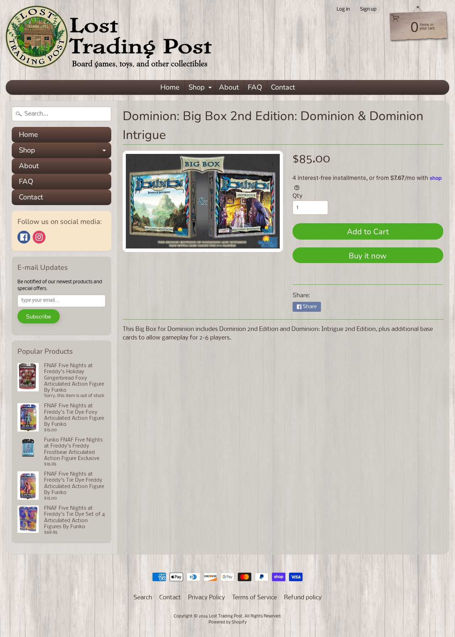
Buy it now (368, 256)
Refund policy (303, 597)
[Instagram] (39, 237)
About (229, 87)
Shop (201, 88)
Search (143, 597)
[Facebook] (23, 237)
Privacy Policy (206, 597)
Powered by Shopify (228, 622)
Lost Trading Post (225, 616)
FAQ (255, 87)
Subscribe (38, 317)
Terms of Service (254, 597)
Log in (343, 9)
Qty (298, 196)
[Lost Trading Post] (112, 40)
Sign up (368, 9)
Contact (283, 87)
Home (170, 87)
